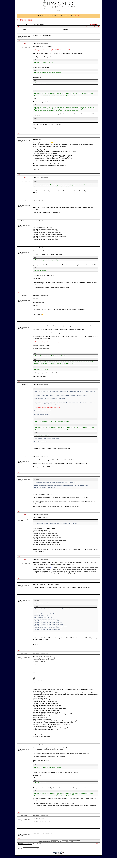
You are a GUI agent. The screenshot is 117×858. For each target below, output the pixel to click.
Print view (20, 26)
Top (19, 40)
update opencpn (24, 20)
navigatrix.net (75, 15)
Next (98, 24)
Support (59, 10)
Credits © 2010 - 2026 (58, 854)
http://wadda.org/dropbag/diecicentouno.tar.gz (46, 341)
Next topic (96, 26)
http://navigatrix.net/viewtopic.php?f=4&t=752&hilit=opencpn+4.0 (51, 50)
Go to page (92, 24)
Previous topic (89, 26)
